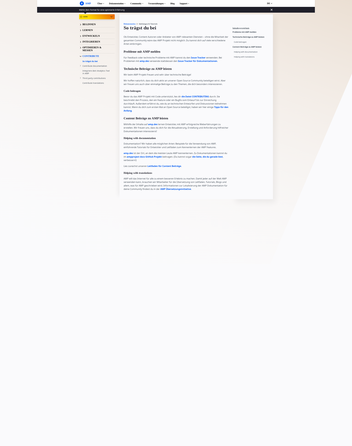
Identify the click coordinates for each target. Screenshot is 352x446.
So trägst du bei (90, 61)
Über (99, 3)
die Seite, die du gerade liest (207, 156)
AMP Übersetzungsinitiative (175, 189)
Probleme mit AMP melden (244, 32)
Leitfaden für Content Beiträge (164, 166)
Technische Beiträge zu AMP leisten (248, 37)
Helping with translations (244, 57)
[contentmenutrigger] (251, 29)
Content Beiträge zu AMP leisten (247, 47)
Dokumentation (116, 3)
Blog (172, 3)
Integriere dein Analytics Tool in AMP (96, 72)
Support (183, 3)
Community (135, 3)
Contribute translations (93, 83)
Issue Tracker (198, 57)
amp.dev (144, 61)
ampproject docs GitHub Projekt (144, 156)
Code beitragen (240, 42)
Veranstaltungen (156, 3)
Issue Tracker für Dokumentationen (197, 61)
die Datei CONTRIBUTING (195, 96)
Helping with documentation (246, 52)
